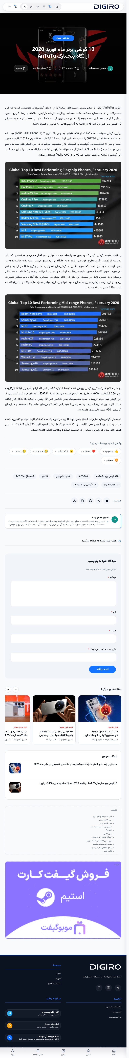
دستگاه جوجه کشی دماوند (102, 837)
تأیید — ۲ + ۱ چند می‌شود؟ (102, 649)
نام (113, 612)
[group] (63, 720)
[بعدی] (8, 690)
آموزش (58, 978)
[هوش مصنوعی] (50, 6)
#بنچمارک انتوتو (111, 485)
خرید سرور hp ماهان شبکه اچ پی (99, 840)
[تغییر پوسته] (31, 6)
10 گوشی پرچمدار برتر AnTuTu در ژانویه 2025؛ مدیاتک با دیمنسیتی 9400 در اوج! (78, 783)
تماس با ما (117, 1012)
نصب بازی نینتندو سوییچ (102, 844)
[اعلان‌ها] (44, 6)
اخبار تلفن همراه (63, 38)
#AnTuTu (83, 476)
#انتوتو (45, 476)
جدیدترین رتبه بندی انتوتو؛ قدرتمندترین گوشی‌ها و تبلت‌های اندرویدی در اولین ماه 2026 (75, 764)
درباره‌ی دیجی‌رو (115, 1017)
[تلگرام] (118, 987)
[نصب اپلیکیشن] (99, 987)
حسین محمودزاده (97, 68)
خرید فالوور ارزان (106, 823)
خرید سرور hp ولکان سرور (102, 816)
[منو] (9, 6)
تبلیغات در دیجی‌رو (113, 1007)
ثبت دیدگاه (103, 669)
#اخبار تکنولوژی (63, 476)
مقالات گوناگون (54, 983)
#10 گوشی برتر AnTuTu (107, 476)
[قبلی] (16, 690)
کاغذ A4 (109, 830)
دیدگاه (112, 578)
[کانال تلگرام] (37, 6)
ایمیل (112, 631)
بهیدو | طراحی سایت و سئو (102, 847)
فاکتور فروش (107, 851)
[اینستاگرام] (108, 987)
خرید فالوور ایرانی (105, 819)
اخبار (59, 973)
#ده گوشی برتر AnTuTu (85, 485)
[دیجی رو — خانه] (107, 7)
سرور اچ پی (107, 833)
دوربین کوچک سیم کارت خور (101, 827)
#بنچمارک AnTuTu (25, 476)
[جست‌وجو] (56, 6)
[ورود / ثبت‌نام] (25, 6)
